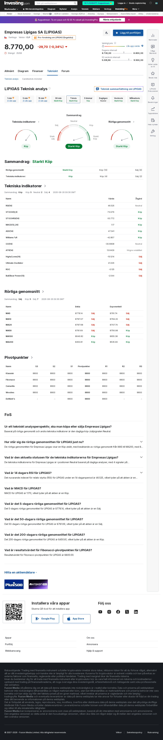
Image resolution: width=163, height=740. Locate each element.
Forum (65, 71)
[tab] (11, 99)
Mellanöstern (112, 14)
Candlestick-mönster (32, 79)
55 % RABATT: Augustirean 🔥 (98, 3)
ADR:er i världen (61, 14)
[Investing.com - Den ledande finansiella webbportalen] (17, 3)
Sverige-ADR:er (78, 14)
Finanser (37, 71)
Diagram (23, 71)
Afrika (140, 14)
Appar (8, 637)
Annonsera (92, 644)
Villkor (119, 732)
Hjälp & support (95, 650)
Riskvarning (153, 732)
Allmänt (9, 71)
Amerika (91, 14)
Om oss (90, 637)
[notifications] (150, 2)
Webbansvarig (12, 650)
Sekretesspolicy (134, 732)
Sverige (36, 14)
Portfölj (9, 644)
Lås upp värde (133, 46)
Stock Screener (24, 14)
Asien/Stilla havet (128, 14)
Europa (101, 14)
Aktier (9, 14)
